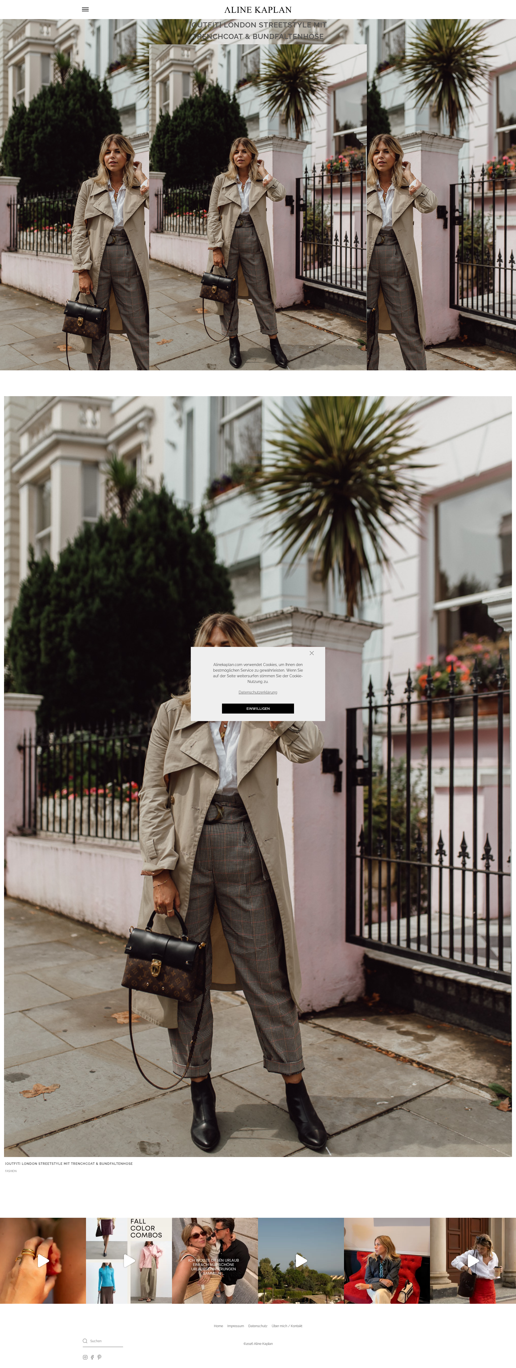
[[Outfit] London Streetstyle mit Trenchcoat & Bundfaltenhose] (258, 776)
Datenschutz (257, 1326)
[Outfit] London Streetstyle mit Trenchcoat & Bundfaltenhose (69, 1164)
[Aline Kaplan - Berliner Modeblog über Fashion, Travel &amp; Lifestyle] (258, 9)
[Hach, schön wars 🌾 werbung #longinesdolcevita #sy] (387, 1261)
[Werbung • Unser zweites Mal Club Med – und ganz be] (301, 1261)
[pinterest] (99, 1357)
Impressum (235, 1326)
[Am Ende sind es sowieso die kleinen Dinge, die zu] (215, 1261)
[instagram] (85, 1357)
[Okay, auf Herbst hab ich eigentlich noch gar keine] (129, 1261)
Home (218, 1326)
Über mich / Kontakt (287, 1326)
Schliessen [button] (295, 654)
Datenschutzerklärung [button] (258, 692)
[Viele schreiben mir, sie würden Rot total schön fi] (473, 1261)
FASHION (11, 1171)
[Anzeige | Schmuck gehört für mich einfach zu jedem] (43, 1261)
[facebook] (92, 1357)
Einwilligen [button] (258, 709)
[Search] (85, 1341)
